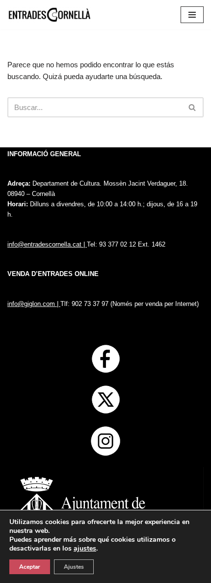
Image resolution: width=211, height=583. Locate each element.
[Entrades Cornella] (49, 15)
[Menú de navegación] (192, 14)
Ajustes (74, 567)
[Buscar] (193, 107)
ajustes (85, 548)
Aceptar (29, 567)
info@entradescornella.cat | (47, 244)
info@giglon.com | (33, 303)
